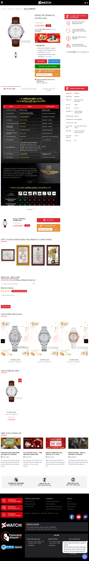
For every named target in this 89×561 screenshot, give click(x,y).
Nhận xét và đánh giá (7, 288)
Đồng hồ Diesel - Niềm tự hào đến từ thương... (77, 453)
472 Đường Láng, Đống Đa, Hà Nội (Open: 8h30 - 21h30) (36, 542)
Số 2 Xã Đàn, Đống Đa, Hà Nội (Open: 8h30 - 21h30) (57, 542)
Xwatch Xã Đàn (53, 539)
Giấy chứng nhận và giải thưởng (54, 506)
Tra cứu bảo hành (29, 506)
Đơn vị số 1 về (45, 483)
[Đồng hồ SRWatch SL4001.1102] (15, 339)
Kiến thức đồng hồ (71, 504)
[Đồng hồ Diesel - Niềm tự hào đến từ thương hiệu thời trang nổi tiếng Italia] (78, 443)
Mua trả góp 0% (54, 61)
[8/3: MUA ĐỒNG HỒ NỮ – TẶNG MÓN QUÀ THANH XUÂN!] (33, 443)
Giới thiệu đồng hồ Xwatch (52, 501)
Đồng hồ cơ (51, 513)
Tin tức (69, 501)
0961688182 (71, 52)
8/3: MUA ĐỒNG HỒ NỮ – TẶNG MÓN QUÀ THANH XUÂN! (32, 453)
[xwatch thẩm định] (11, 536)
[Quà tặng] (47, 38)
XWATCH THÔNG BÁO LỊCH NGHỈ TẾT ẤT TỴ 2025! (54, 453)
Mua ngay (41, 61)
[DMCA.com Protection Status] (18, 548)
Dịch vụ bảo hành (74, 539)
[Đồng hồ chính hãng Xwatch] (44, 2)
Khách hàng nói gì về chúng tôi (54, 509)
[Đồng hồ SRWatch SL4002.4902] (44, 339)
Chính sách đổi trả (29, 501)
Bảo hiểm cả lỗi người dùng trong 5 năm (78, 22)
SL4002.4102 (11, 413)
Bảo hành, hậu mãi (44, 485)
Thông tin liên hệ (71, 506)
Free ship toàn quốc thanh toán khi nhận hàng (79, 45)
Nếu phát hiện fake (73, 485)
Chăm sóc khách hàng (32, 498)
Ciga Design (44, 513)
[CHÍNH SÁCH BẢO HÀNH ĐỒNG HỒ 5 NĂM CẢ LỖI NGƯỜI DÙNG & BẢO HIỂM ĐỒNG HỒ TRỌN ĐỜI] (11, 443)
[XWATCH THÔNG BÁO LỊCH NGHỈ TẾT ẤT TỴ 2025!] (56, 443)
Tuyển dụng (70, 509)
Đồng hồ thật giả (16, 485)
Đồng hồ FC (28, 513)
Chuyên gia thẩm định (16, 483)
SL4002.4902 (44, 361)
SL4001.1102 (15, 361)
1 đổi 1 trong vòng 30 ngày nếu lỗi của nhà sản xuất (79, 31)
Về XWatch (49, 498)
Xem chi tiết (47, 52)
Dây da (57, 513)
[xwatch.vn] (11, 525)
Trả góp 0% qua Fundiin (48, 66)
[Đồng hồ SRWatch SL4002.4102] (15, 55)
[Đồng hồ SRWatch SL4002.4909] (74, 339)
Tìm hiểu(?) (38, 31)
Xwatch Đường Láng (33, 539)
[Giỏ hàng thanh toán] (85, 3)
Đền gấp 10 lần (73, 483)
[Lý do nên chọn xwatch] (30, 129)
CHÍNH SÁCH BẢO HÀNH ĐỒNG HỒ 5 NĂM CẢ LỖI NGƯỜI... (10, 453)
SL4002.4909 (74, 361)
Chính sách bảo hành (30, 504)
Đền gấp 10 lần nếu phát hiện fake (79, 37)
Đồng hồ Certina (36, 513)
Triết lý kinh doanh (50, 504)
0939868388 (31, 545)
